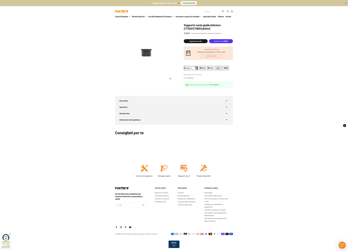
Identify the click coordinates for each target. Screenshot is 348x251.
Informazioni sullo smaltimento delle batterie (215, 214)
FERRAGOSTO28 (188, 3)
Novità (228, 16)
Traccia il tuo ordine (162, 199)
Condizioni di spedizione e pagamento (213, 205)
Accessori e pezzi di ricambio (188, 16)
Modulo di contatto (161, 193)
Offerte (221, 16)
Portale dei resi (160, 202)
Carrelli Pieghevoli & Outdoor (160, 16)
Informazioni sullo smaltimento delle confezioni (215, 219)
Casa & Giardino (121, 16)
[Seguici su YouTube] (130, 227)
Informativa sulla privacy (213, 196)
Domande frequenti (162, 196)
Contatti (181, 193)
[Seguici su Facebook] (116, 227)
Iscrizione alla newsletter (187, 202)
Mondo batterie (138, 16)
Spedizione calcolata (206, 33)
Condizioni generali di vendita (215, 210)
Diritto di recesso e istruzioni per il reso (216, 200)
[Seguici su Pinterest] (125, 227)
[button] (211, 56)
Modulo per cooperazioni (186, 199)
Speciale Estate (209, 16)
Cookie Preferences (185, 205)
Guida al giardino (184, 196)
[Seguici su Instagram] (121, 227)
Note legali (208, 193)
